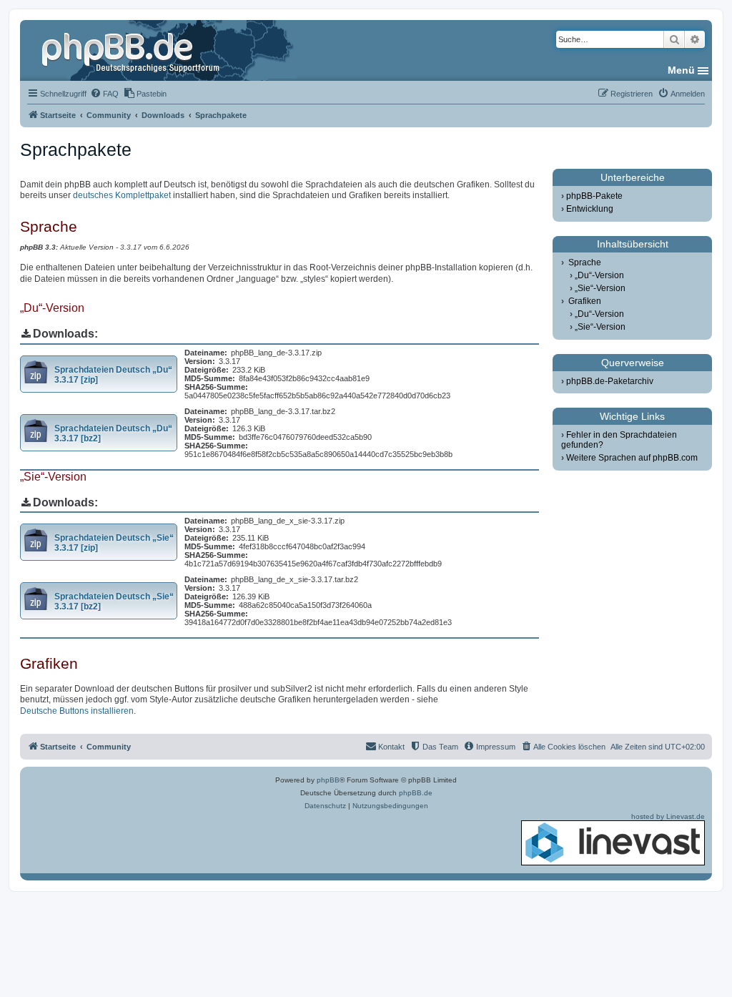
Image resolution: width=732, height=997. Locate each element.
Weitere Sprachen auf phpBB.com (632, 458)
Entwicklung (589, 209)
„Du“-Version (599, 275)
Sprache (584, 262)
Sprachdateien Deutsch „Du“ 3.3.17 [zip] (113, 375)
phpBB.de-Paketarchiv (609, 381)
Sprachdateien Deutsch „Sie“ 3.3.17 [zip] (114, 543)
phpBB (328, 780)
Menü (681, 70)
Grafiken (584, 301)
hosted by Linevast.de (668, 816)
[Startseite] (132, 50)
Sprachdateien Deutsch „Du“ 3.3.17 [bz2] (113, 433)
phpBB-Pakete (594, 196)
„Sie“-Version (600, 288)
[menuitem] (104, 93)
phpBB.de (415, 793)
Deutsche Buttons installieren (77, 711)
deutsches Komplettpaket (122, 195)
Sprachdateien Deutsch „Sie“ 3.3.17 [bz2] (114, 601)
